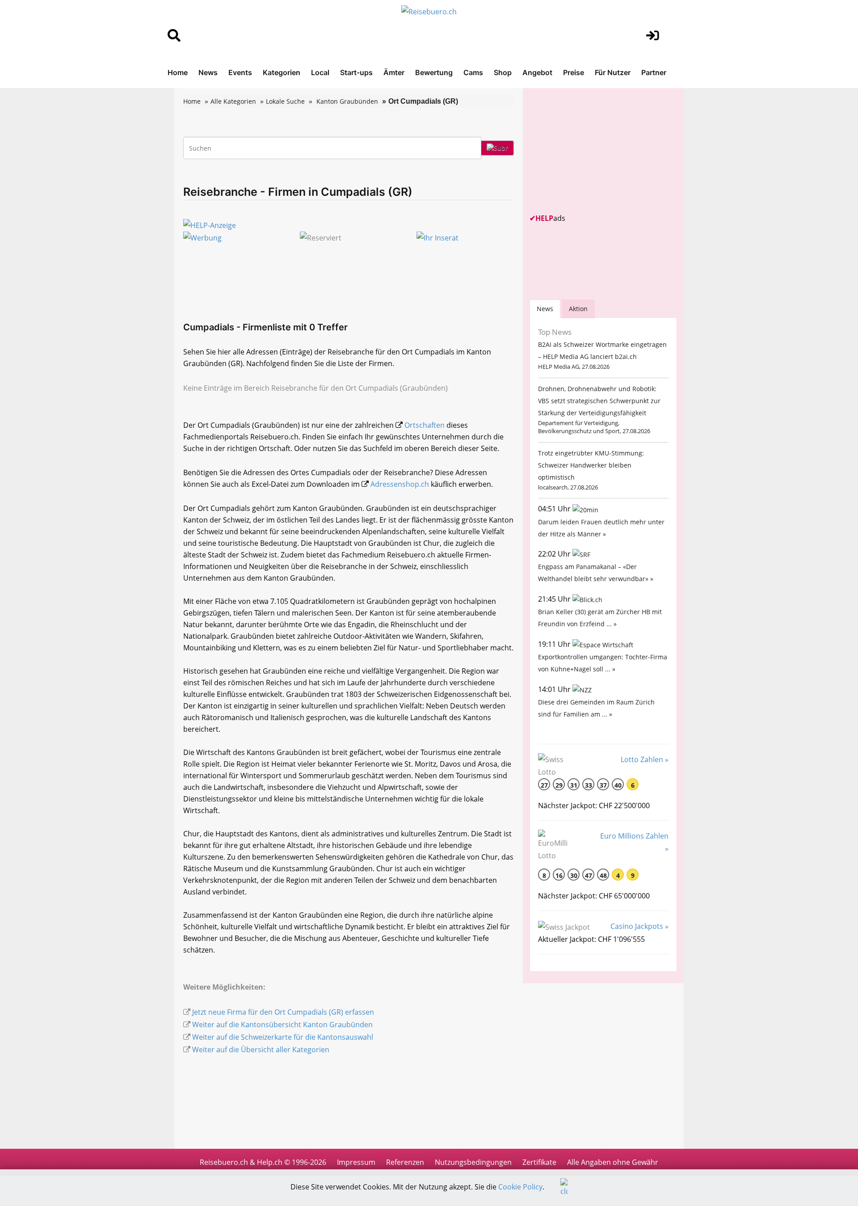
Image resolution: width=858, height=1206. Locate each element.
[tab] (545, 308)
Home (178, 72)
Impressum (356, 1162)
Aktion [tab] (578, 308)
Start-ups (356, 72)
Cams (473, 72)
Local (320, 72)
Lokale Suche (285, 101)
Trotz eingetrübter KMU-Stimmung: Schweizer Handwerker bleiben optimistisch (591, 465)
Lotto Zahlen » (645, 759)
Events (240, 72)
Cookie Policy (520, 1187)
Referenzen (405, 1162)
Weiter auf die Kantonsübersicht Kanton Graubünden (282, 1024)
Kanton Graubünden (347, 101)
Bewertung (434, 72)
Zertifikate (539, 1162)
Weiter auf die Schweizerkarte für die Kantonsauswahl (282, 1037)
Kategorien (281, 72)
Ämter (393, 72)
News (208, 72)
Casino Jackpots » (639, 926)
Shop (503, 72)
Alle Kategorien (233, 101)
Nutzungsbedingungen (473, 1162)
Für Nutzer (613, 72)
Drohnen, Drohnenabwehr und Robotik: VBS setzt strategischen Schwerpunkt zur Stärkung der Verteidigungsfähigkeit (599, 400)
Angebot (537, 72)
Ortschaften (424, 425)
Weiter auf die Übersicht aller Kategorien (260, 1049)
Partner (653, 72)
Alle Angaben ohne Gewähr (612, 1162)
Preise (573, 72)
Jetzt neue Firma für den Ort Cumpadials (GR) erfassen (283, 1012)
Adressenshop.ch (399, 484)
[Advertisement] (597, 151)
